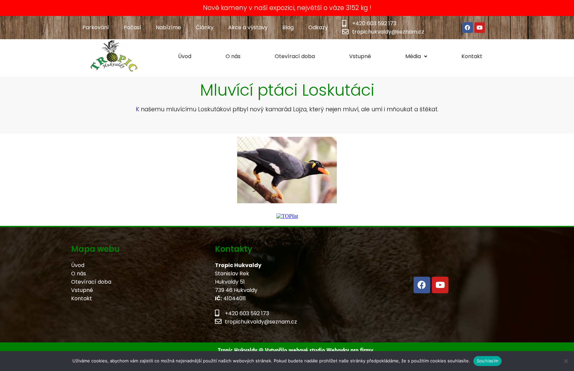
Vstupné (360, 56)
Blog (288, 27)
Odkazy (318, 27)
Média (413, 56)
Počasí (132, 27)
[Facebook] (467, 27)
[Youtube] (479, 27)
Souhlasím (487, 360)
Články (205, 27)
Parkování (95, 27)
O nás (233, 56)
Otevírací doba (295, 56)
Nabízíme (168, 27)
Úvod (184, 56)
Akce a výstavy (248, 27)
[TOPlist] (287, 216)
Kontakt (471, 56)
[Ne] (565, 361)
